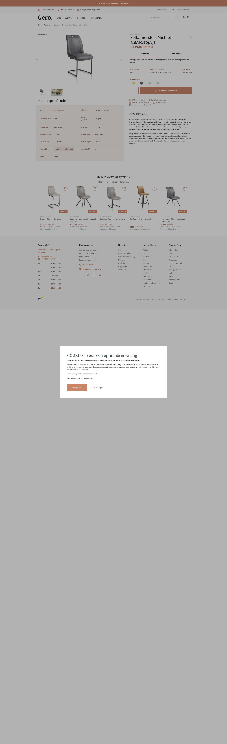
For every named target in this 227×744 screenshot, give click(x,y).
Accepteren (77, 387)
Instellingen (98, 387)
